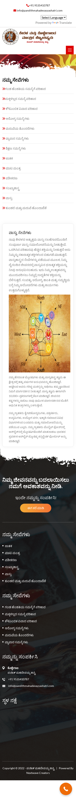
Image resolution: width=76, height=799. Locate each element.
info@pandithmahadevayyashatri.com (31, 685)
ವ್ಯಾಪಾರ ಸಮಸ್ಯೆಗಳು (17, 138)
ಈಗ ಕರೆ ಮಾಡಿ (35, 508)
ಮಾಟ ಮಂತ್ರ (13, 168)
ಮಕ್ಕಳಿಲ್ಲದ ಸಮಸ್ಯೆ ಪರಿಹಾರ (20, 98)
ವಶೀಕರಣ (11, 178)
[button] (66, 789)
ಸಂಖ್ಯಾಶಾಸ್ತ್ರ (12, 188)
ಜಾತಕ (9, 158)
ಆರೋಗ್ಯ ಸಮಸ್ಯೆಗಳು (17, 118)
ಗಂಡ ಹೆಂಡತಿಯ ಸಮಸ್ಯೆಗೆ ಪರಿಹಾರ (25, 89)
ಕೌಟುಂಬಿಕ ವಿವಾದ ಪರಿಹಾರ (21, 108)
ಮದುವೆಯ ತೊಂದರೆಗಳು (19, 128)
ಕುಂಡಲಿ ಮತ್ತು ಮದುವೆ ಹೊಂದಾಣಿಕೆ (26, 208)
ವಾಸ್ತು (8, 198)
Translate (65, 22)
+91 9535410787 (18, 679)
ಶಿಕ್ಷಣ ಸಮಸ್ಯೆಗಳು (15, 148)
